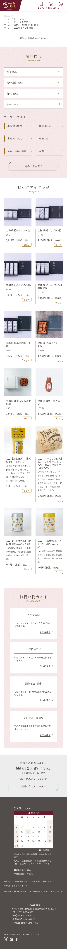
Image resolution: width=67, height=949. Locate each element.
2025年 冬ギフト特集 (23, 27)
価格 (16, 24)
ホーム (7, 15)
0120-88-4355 (26, 912)
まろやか (24, 21)
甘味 (22, 18)
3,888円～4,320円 (30, 24)
